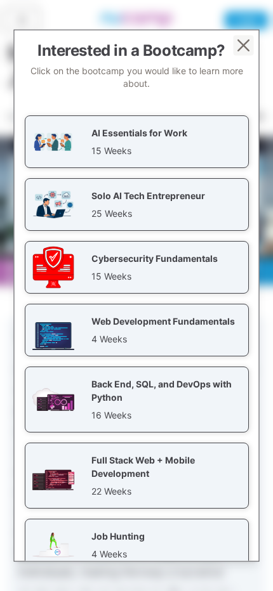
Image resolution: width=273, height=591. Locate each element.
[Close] (244, 46)
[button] (137, 141)
